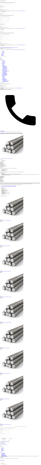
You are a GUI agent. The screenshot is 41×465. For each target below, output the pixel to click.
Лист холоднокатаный (5, 71)
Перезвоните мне (23, 49)
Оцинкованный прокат (3, 455)
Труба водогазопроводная (5, 69)
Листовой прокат (3, 454)
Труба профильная (4, 66)
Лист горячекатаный (5, 70)
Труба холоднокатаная (5, 67)
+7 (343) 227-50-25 (11, 49)
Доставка (2, 54)
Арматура (4, 62)
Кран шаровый (4, 78)
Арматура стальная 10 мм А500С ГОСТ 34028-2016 (5, 220)
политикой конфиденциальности (21, 28)
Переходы (4, 77)
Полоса (3, 61)
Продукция (2, 53)
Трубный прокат (3, 65)
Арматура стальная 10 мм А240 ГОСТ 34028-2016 (5, 271)
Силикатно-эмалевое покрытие (6, 80)
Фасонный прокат (3, 63)
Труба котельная (4, 68)
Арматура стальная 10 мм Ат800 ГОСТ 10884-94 (5, 373)
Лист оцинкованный (5, 72)
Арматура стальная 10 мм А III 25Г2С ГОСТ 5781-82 (5, 322)
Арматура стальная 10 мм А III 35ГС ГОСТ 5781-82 (5, 424)
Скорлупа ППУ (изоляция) (5, 81)
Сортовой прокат (3, 60)
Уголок (3, 64)
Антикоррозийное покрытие (4, 79)
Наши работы (2, 55)
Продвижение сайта (2, 445)
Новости (3, 52)
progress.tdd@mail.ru (19, 49)
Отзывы (3, 51)
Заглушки (4, 76)
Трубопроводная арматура (4, 75)
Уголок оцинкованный (5, 73)
